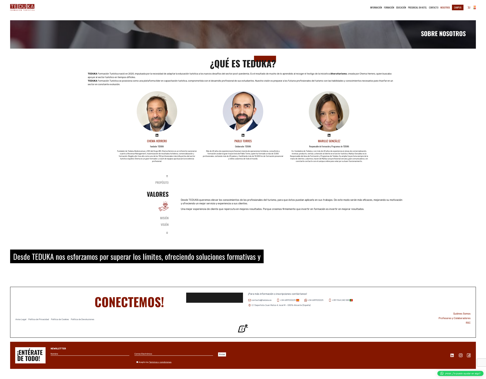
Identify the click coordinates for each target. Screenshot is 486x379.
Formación (389, 7)
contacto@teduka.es (261, 300)
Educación (401, 7)
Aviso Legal (20, 319)
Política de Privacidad (38, 319)
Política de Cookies (60, 319)
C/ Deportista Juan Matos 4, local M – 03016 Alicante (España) (281, 305)
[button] (460, 373)
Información (376, 7)
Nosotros (445, 7)
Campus (457, 7)
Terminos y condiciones (160, 362)
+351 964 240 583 (340, 300)
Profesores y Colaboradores (455, 318)
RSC (468, 322)
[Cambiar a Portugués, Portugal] (475, 8)
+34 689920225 (288, 300)
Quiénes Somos (462, 313)
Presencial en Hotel (417, 7)
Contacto (433, 7)
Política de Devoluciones (82, 319)
